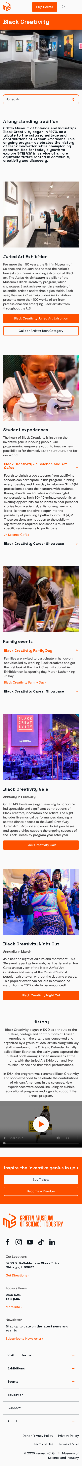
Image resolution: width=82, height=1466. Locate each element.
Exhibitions (16, 1368)
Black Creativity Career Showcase (34, 543)
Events (13, 1381)
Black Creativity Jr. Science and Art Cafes (35, 466)
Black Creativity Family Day (28, 650)
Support (14, 1408)
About (12, 1421)
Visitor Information (22, 1355)
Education (15, 1395)
